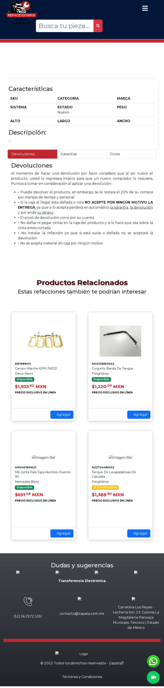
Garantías (69, 154)
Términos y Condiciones (82, 677)
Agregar (63, 415)
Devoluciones (23, 154)
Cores (115, 154)
